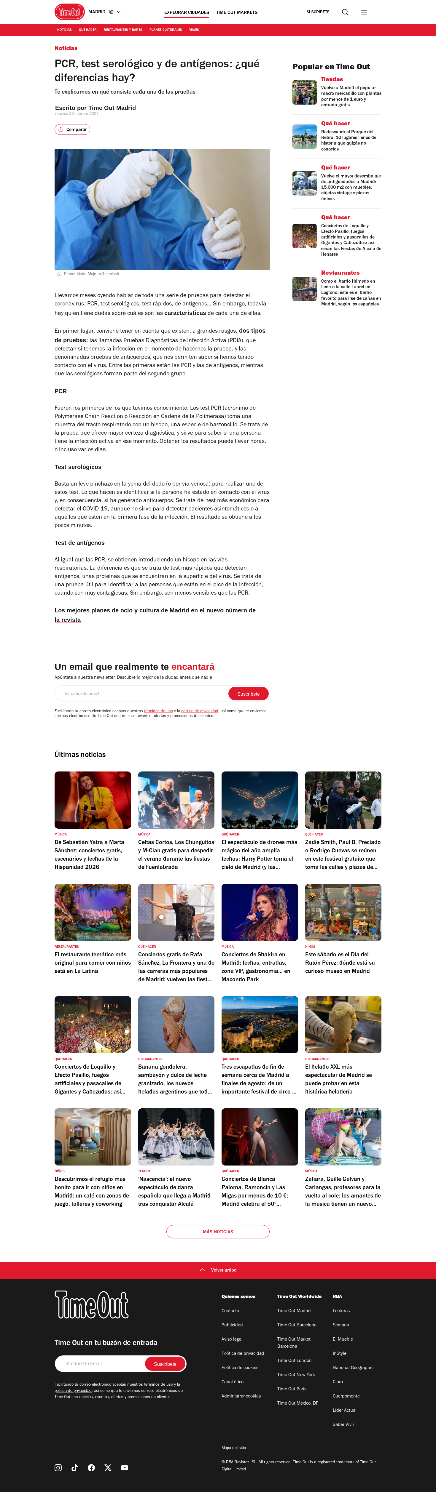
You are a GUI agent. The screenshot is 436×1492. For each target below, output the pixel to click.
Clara (338, 1382)
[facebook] (91, 1467)
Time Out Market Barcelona (294, 1343)
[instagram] (58, 1467)
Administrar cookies (241, 1396)
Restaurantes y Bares (123, 30)
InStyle (339, 1354)
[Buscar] (345, 12)
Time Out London (294, 1361)
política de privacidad (199, 712)
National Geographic (353, 1368)
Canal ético (233, 1382)
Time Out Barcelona (296, 1325)
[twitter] (108, 1467)
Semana (341, 1325)
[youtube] (124, 1467)
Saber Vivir (343, 1425)
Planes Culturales (165, 30)
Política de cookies (240, 1368)
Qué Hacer (88, 30)
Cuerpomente (346, 1396)
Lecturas (341, 1311)
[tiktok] (74, 1467)
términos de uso (158, 712)
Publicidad (232, 1325)
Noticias (64, 30)
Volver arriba (224, 1270)
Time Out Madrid (113, 108)
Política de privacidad (243, 1354)
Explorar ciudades (186, 13)
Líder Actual (345, 1410)
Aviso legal (232, 1339)
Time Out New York (296, 1375)
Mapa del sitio (234, 1448)
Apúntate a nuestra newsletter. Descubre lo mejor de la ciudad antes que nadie (133, 677)
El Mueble (343, 1339)
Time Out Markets (236, 13)
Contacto (230, 1311)
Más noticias (218, 1232)
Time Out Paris (291, 1389)
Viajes (194, 30)
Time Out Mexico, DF (297, 1403)
